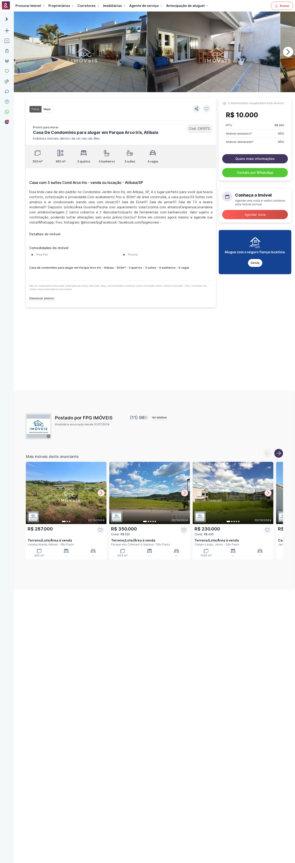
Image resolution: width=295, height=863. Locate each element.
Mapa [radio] (47, 109)
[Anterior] (267, 453)
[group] (41, 109)
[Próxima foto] (101, 492)
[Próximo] (288, 52)
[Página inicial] (6, 5)
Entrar (284, 6)
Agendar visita (255, 214)
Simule (255, 263)
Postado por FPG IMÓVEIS (83, 418)
